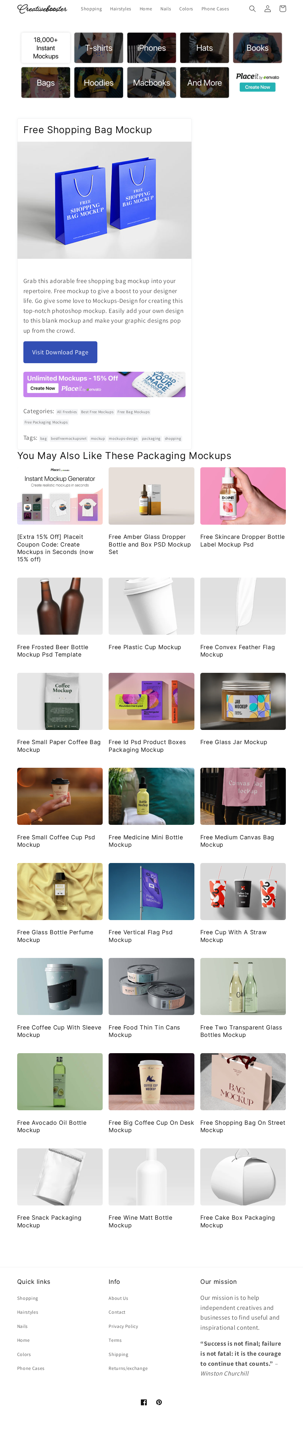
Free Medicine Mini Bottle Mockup (146, 841)
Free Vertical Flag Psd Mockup (141, 936)
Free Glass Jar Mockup (233, 742)
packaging (151, 438)
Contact (117, 1312)
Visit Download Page (60, 352)
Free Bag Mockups (133, 411)
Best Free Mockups (97, 411)
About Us (118, 1298)
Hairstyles (27, 1312)
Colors (24, 1354)
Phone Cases (31, 1368)
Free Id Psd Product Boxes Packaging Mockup (147, 745)
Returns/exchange (128, 1368)
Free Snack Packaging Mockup (49, 1221)
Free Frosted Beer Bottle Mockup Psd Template (53, 651)
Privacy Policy (123, 1326)
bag (43, 438)
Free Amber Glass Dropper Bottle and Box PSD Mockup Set (150, 544)
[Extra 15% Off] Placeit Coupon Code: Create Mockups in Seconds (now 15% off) (55, 548)
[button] (252, 8)
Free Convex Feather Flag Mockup (237, 651)
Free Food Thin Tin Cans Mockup (144, 1031)
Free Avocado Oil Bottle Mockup (52, 1126)
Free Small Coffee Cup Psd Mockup (56, 841)
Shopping (27, 1298)
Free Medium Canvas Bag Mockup (237, 841)
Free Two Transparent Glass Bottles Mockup (241, 1031)
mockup (98, 438)
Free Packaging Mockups (46, 422)
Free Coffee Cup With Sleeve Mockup (59, 1031)
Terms (115, 1340)
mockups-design (123, 438)
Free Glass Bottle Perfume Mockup (55, 936)
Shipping (118, 1354)
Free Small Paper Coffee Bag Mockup (59, 745)
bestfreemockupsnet (68, 438)
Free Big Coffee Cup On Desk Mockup (151, 1126)
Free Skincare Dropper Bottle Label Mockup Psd (242, 540)
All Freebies (67, 411)
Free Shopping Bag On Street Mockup (243, 1126)
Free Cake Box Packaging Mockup (237, 1221)
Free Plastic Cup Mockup (145, 647)
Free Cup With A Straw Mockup (233, 936)
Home (23, 1340)
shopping (173, 438)
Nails (22, 1326)
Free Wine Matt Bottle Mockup (141, 1221)
